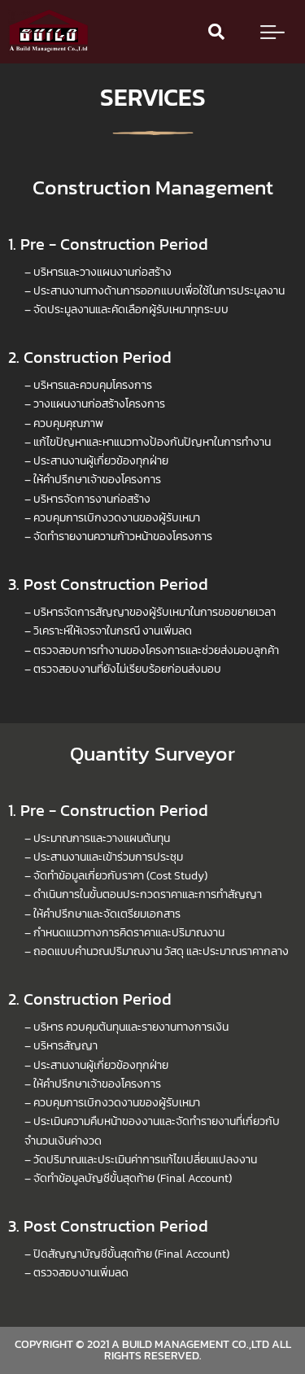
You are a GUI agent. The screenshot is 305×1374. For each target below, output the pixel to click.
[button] (216, 32)
